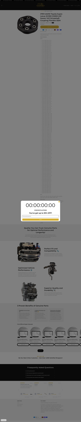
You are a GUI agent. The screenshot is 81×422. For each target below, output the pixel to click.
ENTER (40, 219)
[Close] (59, 202)
